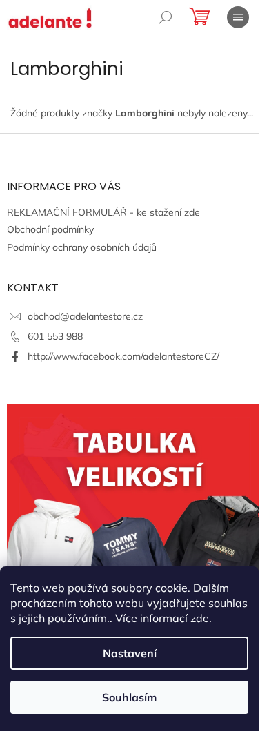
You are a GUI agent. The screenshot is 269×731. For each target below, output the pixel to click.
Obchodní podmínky (50, 229)
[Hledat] (165, 17)
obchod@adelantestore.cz (85, 316)
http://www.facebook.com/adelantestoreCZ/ (123, 356)
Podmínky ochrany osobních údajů (82, 247)
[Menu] (238, 17)
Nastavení (130, 653)
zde (199, 618)
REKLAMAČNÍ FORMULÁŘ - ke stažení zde (103, 212)
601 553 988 (55, 336)
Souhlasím (129, 697)
